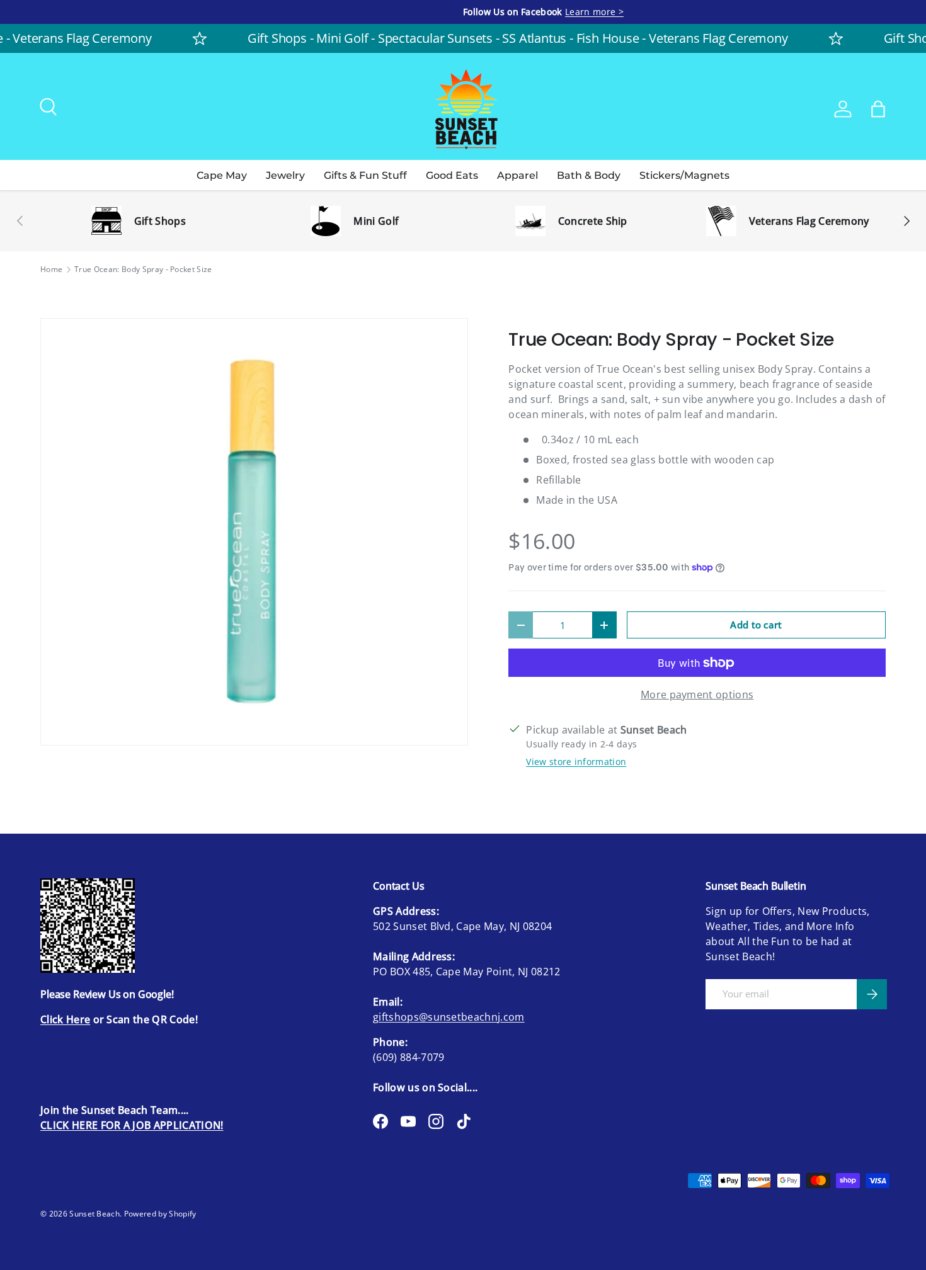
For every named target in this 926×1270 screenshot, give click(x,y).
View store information (576, 762)
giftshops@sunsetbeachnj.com (449, 1017)
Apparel (517, 175)
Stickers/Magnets (684, 175)
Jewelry (285, 175)
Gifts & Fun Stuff (365, 175)
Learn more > (171, 12)
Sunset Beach (94, 1213)
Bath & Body (588, 175)
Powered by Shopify (160, 1213)
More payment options (697, 694)
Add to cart (756, 624)
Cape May (222, 175)
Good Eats (452, 175)
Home (51, 269)
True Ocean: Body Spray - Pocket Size (143, 269)
